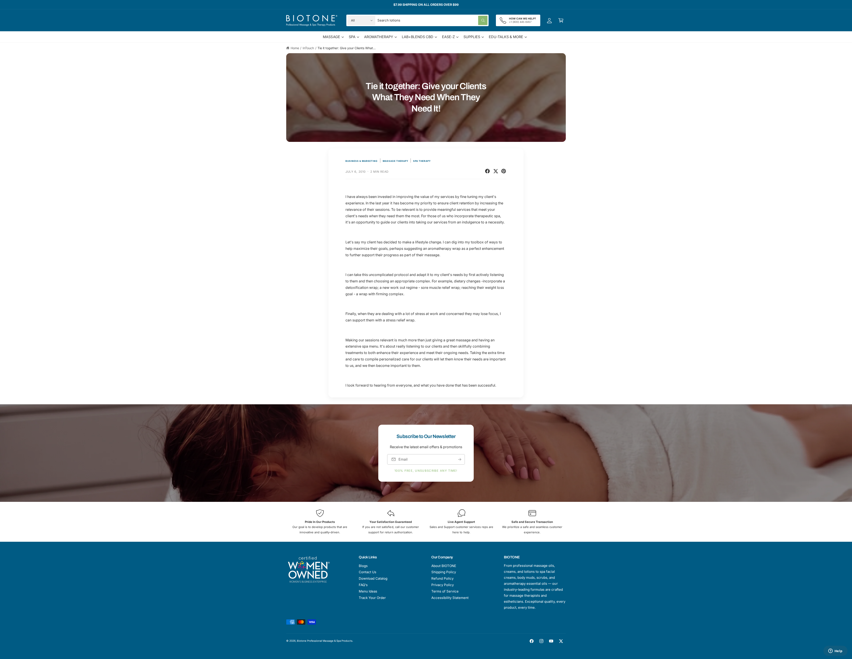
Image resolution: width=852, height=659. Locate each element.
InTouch (308, 48)
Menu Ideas (368, 591)
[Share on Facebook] (487, 171)
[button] (561, 20)
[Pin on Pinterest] (504, 171)
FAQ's (363, 585)
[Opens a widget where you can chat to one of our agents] (835, 651)
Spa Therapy (422, 161)
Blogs (363, 566)
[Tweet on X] (496, 171)
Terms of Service (445, 591)
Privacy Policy (442, 585)
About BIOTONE (443, 566)
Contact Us (367, 572)
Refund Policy (442, 578)
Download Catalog (373, 578)
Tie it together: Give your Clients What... (347, 48)
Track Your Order (372, 598)
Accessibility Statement (450, 598)
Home (295, 48)
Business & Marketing (361, 161)
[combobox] (432, 20)
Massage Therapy (395, 161)
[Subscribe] (460, 459)
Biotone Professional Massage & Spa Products (324, 640)
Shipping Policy (443, 572)
